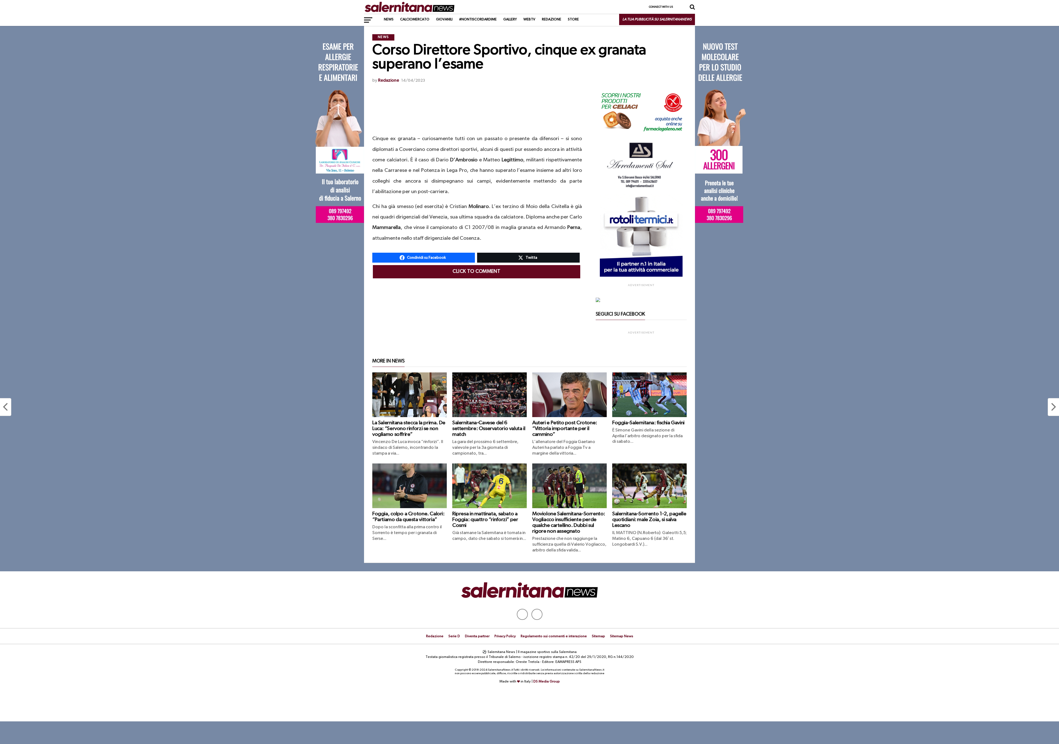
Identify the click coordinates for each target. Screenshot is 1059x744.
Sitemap (598, 636)
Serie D (454, 636)
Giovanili (444, 19)
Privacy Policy (505, 636)
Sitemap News (621, 636)
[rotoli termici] (641, 275)
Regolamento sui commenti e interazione (554, 636)
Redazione (551, 19)
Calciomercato (414, 19)
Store (573, 19)
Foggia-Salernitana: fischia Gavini (648, 422)
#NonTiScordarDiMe (478, 19)
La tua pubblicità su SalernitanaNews (657, 19)
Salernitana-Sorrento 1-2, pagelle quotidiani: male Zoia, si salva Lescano (649, 519)
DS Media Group (546, 681)
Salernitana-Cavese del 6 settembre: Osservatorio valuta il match (488, 428)
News (389, 19)
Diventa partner (477, 636)
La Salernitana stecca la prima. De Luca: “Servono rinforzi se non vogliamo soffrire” (408, 428)
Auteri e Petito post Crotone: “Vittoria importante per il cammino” (564, 428)
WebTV (529, 19)
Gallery (510, 19)
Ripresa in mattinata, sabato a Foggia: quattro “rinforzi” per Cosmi (485, 519)
